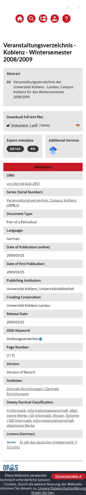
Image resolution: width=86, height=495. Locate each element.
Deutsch (68, 7)
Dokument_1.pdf (24, 125)
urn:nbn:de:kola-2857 (23, 183)
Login (79, 7)
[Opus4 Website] (10, 469)
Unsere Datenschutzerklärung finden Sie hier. (58, 490)
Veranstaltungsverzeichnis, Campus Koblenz (42, 200)
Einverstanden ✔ (68, 476)
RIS (33, 149)
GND (40, 339)
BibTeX (15, 149)
